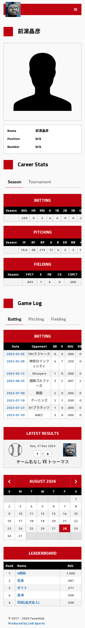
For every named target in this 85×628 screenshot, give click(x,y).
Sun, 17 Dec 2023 (42, 445)
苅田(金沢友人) (28, 602)
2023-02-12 (16, 373)
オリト (22, 587)
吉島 (20, 580)
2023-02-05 (16, 353)
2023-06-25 (16, 380)
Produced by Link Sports (26, 623)
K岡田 (21, 573)
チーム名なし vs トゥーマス (42, 461)
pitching (36, 319)
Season (14, 182)
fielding (58, 319)
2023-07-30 (16, 414)
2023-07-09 (16, 392)
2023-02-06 (16, 361)
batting (14, 319)
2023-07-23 (16, 407)
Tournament (39, 182)
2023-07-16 (16, 400)
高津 (20, 595)
